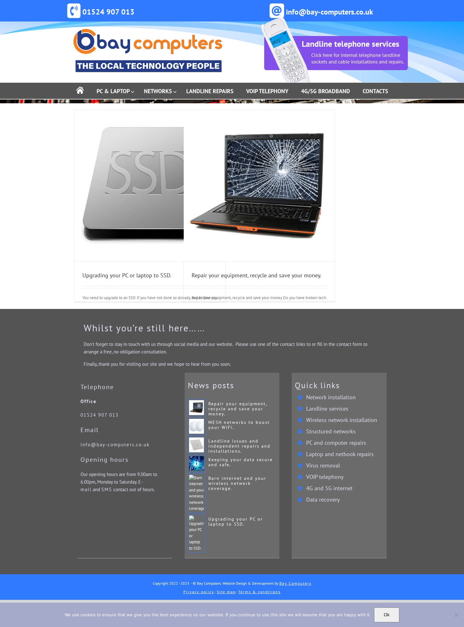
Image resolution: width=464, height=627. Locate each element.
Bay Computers (295, 583)
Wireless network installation (341, 420)
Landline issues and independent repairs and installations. (239, 446)
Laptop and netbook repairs (340, 454)
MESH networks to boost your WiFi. (239, 424)
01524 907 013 (99, 415)
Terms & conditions (259, 591)
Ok (387, 614)
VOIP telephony (324, 476)
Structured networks (331, 431)
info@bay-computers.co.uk (115, 445)
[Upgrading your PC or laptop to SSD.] (149, 185)
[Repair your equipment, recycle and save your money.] (259, 185)
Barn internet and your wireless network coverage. (237, 483)
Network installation (331, 397)
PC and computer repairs (336, 442)
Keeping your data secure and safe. (240, 462)
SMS (106, 489)
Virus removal (323, 465)
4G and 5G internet (329, 488)
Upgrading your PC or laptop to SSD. (126, 275)
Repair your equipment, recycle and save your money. (256, 275)
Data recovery (323, 499)
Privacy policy (198, 591)
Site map (226, 591)
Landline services (327, 408)
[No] (456, 615)
